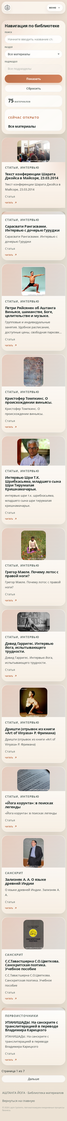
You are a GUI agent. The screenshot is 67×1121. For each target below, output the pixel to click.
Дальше (33, 1079)
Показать (33, 79)
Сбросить (33, 88)
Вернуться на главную (18, 1101)
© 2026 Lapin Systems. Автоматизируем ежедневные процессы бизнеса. (33, 1109)
